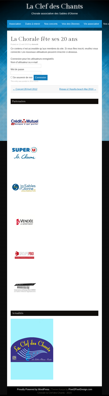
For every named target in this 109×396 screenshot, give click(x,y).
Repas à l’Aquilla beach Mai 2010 (77, 89)
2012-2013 (34, 81)
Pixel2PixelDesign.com (80, 389)
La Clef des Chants (54, 6)
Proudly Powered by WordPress (33, 389)
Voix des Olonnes (70, 24)
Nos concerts (50, 24)
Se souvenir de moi (23, 77)
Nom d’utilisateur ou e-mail (24, 62)
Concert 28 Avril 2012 (25, 89)
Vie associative (91, 24)
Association (15, 24)
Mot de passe (17, 69)
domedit (35, 44)
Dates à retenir (32, 24)
